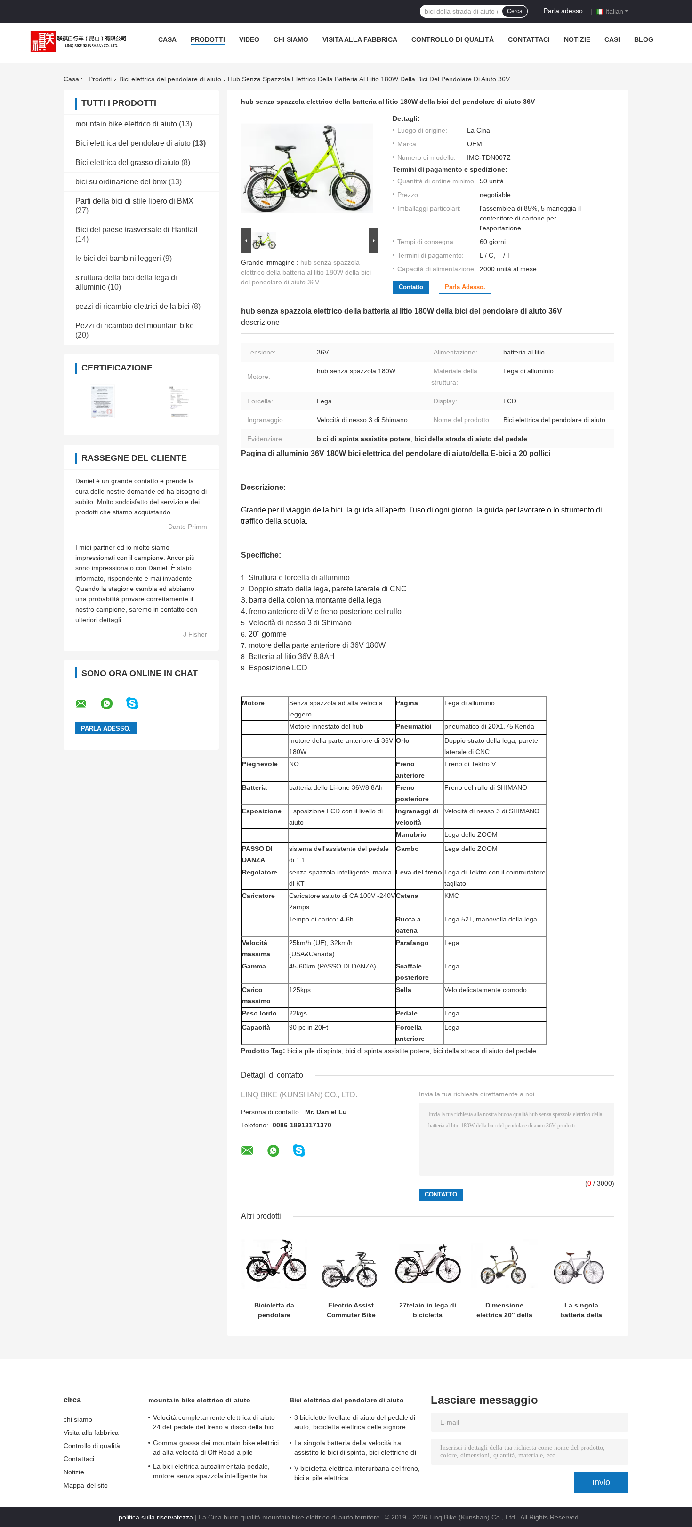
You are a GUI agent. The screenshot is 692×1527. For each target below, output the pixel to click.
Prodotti (208, 39)
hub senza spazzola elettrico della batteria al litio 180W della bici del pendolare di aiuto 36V (306, 272)
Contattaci (529, 39)
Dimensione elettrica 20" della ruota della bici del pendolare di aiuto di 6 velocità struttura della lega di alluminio (504, 1310)
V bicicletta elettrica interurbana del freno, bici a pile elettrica (357, 1472)
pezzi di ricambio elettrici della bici (132, 306)
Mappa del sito (86, 1485)
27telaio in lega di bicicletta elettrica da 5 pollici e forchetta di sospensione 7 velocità (427, 1310)
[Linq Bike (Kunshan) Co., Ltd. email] (87, 704)
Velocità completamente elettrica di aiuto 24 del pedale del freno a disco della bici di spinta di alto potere (214, 1423)
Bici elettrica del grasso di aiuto (127, 162)
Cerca (515, 11)
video (249, 39)
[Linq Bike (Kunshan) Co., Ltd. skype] (138, 703)
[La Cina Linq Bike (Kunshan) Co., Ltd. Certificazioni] (102, 401)
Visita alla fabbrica (359, 39)
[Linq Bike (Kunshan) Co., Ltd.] (76, 42)
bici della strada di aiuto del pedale (484, 1051)
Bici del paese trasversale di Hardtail (136, 230)
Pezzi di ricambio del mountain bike (134, 326)
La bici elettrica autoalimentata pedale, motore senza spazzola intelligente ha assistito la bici (211, 1472)
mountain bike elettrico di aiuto (126, 124)
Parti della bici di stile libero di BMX (134, 201)
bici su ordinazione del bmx (121, 182)
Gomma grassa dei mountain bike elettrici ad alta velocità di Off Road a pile (216, 1447)
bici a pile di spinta (314, 1051)
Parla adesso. (564, 11)
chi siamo (291, 39)
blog (643, 39)
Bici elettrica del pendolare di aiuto (170, 79)
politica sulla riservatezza (156, 1517)
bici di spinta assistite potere (387, 1051)
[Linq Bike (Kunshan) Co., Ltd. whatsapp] (112, 704)
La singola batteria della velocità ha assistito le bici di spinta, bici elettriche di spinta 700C (581, 1310)
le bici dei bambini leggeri (118, 258)
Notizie (577, 39)
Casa (167, 39)
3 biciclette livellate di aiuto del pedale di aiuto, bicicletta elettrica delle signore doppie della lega (355, 1423)
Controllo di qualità (452, 39)
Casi (612, 39)
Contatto (411, 287)
